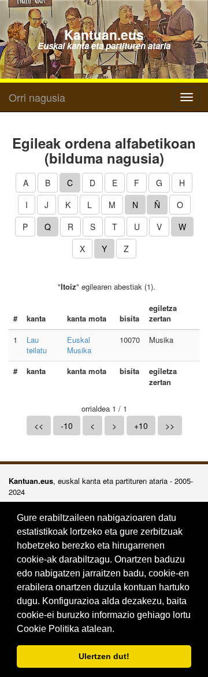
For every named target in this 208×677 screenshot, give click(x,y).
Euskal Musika (79, 345)
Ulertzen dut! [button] (104, 656)
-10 (67, 425)
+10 (141, 425)
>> (169, 425)
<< (38, 425)
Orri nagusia (37, 97)
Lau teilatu (37, 345)
